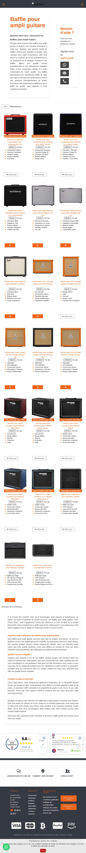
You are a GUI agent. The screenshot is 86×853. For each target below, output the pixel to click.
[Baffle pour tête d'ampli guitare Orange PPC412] (71, 337)
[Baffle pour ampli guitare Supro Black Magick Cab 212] (71, 195)
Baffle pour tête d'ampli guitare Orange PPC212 (43, 283)
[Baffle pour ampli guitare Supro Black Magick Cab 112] (43, 195)
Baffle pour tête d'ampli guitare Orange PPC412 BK (43, 355)
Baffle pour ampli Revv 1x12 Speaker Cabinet (15, 566)
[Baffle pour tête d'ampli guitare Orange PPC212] (43, 266)
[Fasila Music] (43, 4)
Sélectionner (16, 106)
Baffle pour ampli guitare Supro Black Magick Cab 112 (43, 213)
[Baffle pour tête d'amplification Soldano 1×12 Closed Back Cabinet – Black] (15, 195)
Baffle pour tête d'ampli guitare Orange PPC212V (71, 283)
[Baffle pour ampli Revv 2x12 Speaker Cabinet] (43, 550)
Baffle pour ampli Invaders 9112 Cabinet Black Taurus (43, 426)
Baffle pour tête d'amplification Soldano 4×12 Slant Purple (71, 142)
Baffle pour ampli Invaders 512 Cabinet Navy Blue (15, 497)
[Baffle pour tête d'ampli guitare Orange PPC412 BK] (43, 337)
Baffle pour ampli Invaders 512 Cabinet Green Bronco (43, 497)
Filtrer (5, 106)
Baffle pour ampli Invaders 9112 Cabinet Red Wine (15, 426)
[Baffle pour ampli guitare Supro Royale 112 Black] (15, 266)
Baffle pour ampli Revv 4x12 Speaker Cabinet (70, 496)
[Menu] (82, 4)
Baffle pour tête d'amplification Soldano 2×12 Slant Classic (43, 142)
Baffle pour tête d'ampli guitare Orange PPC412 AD (15, 355)
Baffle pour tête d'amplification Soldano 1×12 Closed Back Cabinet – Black (15, 214)
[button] (69, 798)
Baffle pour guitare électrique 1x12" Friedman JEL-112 (15, 142)
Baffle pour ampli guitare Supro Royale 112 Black (15, 283)
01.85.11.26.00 (66, 58)
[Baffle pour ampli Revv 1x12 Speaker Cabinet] (15, 550)
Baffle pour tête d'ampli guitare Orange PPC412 (71, 354)
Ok (43, 851)
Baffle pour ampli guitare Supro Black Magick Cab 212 (70, 213)
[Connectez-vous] (4, 4)
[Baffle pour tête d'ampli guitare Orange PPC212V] (71, 266)
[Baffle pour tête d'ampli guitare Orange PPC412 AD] (15, 337)
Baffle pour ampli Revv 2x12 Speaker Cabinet (43, 566)
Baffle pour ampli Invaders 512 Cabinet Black (71, 426)
